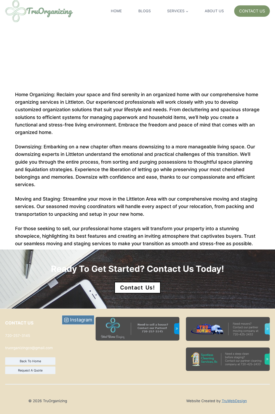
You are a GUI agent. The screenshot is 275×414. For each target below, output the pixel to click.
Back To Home (30, 361)
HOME (116, 11)
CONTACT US (252, 11)
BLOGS (144, 11)
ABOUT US (214, 11)
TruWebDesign (234, 401)
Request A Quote (30, 370)
